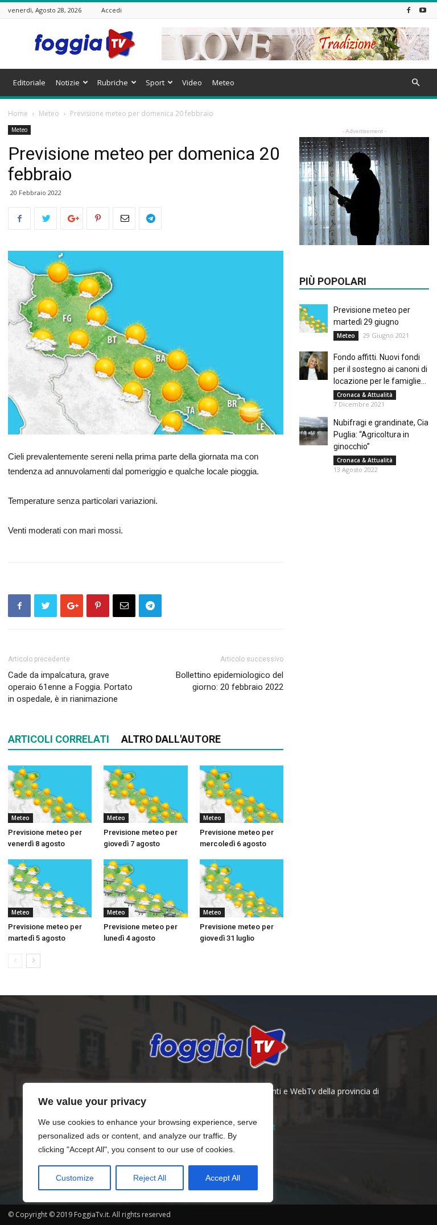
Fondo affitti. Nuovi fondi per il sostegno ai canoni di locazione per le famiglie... (380, 369)
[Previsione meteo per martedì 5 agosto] (50, 888)
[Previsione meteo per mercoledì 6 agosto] (241, 794)
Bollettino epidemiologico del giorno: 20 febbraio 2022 (229, 681)
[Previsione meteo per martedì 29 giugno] (313, 318)
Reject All (149, 1177)
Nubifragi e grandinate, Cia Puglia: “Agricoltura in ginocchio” (380, 434)
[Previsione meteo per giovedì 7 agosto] (145, 794)
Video (192, 82)
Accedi (111, 10)
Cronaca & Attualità (365, 395)
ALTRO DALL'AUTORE (171, 739)
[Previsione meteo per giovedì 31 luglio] (241, 888)
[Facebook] (408, 10)
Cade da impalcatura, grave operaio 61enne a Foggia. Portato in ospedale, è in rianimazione (70, 687)
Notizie (68, 82)
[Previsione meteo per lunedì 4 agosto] (145, 888)
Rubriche (112, 82)
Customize (75, 1177)
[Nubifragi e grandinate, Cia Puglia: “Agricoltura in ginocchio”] (313, 431)
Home (18, 113)
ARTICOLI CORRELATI (58, 739)
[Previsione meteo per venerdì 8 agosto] (50, 794)
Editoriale (29, 82)
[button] (415, 82)
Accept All (222, 1177)
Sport (155, 82)
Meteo (223, 82)
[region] (148, 1142)
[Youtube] (423, 10)
